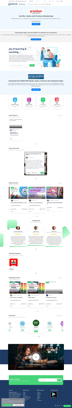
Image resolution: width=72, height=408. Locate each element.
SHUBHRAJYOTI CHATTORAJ (52, 200)
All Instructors (59, 315)
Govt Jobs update (48, 4)
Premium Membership (14, 135)
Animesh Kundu (33, 200)
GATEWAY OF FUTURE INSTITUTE (15, 130)
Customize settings (18, 404)
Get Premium (36, 24)
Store (40, 4)
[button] (33, 216)
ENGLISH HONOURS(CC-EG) (15, 205)
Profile (9, 330)
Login (57, 1)
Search (32, 65)
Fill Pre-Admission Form (36, 39)
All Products (60, 115)
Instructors (36, 4)
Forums (43, 4)
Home (29, 4)
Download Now (36, 89)
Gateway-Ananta (31, 157)
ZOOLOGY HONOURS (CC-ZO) (52, 300)
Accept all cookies (7, 404)
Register (61, 1)
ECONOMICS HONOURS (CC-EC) (34, 205)
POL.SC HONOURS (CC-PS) (33, 300)
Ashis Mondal (32, 295)
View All (60, 183)
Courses (32, 4)
